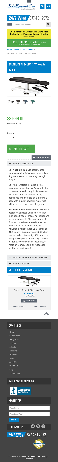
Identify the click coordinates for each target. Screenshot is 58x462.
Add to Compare (40, 306)
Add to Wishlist (18, 306)
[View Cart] (42, 6)
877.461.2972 (39, 18)
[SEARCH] (48, 24)
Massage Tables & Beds (23, 49)
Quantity (10, 133)
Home (9, 49)
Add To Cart (30, 300)
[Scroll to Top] (47, 314)
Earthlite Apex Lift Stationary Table (29, 290)
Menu (9, 24)
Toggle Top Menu (29, 1)
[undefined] (29, 95)
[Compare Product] (48, 6)
